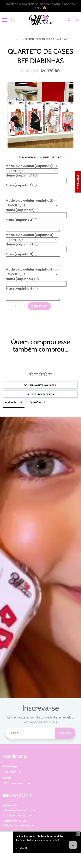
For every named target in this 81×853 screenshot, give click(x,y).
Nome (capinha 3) (20, 244)
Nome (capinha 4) (20, 279)
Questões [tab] (35, 402)
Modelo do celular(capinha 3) (29, 235)
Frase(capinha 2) (20, 220)
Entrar (65, 733)
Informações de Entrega (19, 810)
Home (17, 39)
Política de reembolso (18, 825)
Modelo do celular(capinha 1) (29, 166)
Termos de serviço (15, 820)
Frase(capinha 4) (20, 288)
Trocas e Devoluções (17, 815)
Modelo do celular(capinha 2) (29, 200)
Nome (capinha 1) (20, 175)
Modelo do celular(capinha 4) (30, 269)
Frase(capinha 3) (20, 254)
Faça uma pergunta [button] (42, 394)
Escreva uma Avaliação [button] (42, 385)
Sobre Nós (10, 805)
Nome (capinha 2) (20, 210)
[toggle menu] (4, 20)
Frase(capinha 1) (19, 185)
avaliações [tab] (11, 402)
